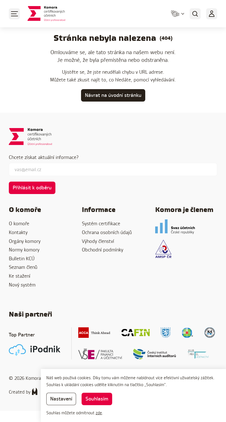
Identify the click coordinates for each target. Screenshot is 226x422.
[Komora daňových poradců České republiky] (166, 332)
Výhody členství (98, 241)
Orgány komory (25, 241)
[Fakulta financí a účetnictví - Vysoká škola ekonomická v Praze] (100, 354)
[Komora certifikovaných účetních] (46, 13)
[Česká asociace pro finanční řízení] (136, 332)
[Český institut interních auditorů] (154, 354)
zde (99, 413)
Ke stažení (19, 275)
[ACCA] (94, 332)
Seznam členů (23, 267)
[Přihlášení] (211, 13)
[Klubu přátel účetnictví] (198, 354)
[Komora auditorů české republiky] (210, 332)
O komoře (19, 223)
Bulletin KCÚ (21, 258)
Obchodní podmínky (102, 249)
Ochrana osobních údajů (107, 232)
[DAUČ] (187, 332)
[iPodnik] (34, 350)
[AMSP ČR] (163, 249)
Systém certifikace (101, 223)
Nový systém (22, 284)
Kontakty (18, 232)
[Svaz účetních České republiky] (175, 226)
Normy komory (24, 249)
